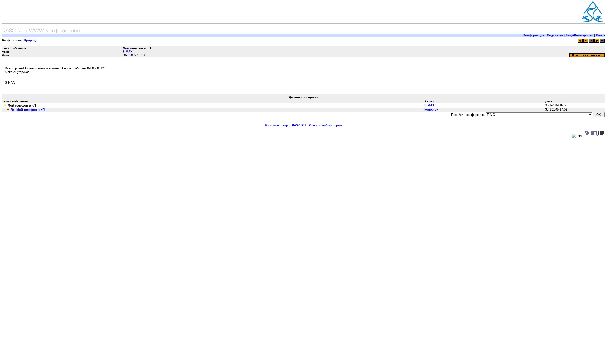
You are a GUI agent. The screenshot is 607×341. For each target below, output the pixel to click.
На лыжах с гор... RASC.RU (285, 125)
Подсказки (555, 35)
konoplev (431, 109)
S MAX (128, 52)
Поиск (600, 35)
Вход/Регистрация (579, 35)
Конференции (533, 35)
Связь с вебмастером (325, 125)
